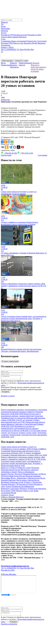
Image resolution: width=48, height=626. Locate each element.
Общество (21, 468)
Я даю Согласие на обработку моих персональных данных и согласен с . (22, 383)
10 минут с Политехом (32, 482)
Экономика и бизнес (9, 472)
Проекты (4, 31)
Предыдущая (6, 155)
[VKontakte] (2, 142)
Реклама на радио (20, 35)
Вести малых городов (25, 480)
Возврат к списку (8, 396)
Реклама (4, 484)
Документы (5, 45)
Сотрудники (42, 41)
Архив (11, 495)
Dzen (22, 49)
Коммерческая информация (23, 486)
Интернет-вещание (33, 476)
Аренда (9, 486)
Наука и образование (26, 472)
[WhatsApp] (12, 142)
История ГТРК (7, 43)
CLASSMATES (10, 49)
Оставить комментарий (10, 361)
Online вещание (7, 61)
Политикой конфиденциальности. (15, 566)
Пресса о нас (18, 43)
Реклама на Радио (26, 484)
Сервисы (4, 495)
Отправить (5, 392)
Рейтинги (23, 37)
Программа (5, 29)
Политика (35, 468)
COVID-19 (12, 468)
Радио (3, 26)
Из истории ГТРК (8, 491)
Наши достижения (18, 41)
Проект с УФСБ (7, 47)
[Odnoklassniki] (5, 142)
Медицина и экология (29, 470)
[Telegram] (8, 142)
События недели (33, 478)
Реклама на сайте (34, 35)
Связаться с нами (21, 61)
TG (18, 49)
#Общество (5, 100)
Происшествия (7, 470)
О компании (6, 41)
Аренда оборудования (9, 37)
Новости (4, 22)
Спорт (28, 468)
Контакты (28, 43)
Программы (5, 478)
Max (32, 49)
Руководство (31, 41)
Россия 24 (19, 474)
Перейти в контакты (9, 624)
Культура (16, 470)
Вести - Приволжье (18, 478)
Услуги (4, 33)
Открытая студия (16, 482)
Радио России (19, 476)
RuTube (27, 49)
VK (2, 49)
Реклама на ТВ (7, 35)
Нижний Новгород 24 (32, 474)
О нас (3, 39)
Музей (34, 43)
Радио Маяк (9, 476)
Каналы (4, 474)
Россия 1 (11, 474)
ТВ (2, 24)
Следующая (42, 155)
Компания (5, 489)
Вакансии (41, 43)
